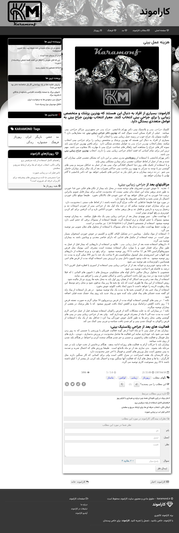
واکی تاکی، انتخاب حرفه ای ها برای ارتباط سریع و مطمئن (145, 407)
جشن (49, 136)
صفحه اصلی (160, 30)
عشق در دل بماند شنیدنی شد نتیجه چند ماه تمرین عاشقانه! (38, 50)
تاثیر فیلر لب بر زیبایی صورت (157, 412)
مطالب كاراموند (140, 30)
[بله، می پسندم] (136, 384)
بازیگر (38, 136)
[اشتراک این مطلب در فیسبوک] (83, 384)
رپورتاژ (97, 30)
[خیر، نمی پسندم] (122, 384)
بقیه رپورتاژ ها (50, 186)
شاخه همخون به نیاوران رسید (47, 67)
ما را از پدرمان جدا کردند (50, 55)
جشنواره (42, 142)
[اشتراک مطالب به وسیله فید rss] (67, 384)
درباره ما (84, 504)
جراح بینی (105, 129)
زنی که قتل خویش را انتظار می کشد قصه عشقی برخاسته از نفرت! (35, 62)
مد (123, 30)
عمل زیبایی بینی (128, 244)
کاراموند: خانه (78, 482)
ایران (28, 136)
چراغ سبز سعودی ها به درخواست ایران (44, 99)
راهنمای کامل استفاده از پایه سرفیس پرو (152, 402)
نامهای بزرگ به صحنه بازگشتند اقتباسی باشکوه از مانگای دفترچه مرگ (36, 94)
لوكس (122, 377)
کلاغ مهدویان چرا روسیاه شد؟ (47, 104)
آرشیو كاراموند (81, 513)
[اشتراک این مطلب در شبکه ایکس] (72, 384)
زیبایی (134, 377)
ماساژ (111, 377)
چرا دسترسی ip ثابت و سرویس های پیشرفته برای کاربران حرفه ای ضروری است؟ (36, 179)
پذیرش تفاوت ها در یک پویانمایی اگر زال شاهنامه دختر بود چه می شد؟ (35, 86)
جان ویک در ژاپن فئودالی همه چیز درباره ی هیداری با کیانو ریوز (143, 398)
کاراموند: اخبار (158, 482)
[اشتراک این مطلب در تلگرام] (78, 384)
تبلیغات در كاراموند (79, 509)
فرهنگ (110, 30)
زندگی (30, 142)
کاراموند (155, 12)
